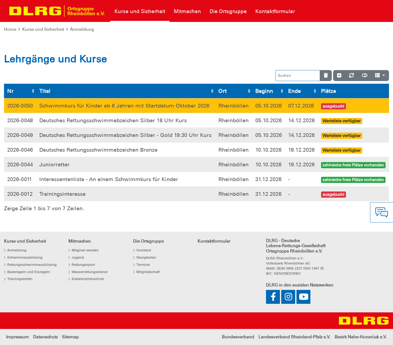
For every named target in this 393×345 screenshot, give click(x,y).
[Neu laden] (351, 75)
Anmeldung (82, 29)
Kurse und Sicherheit (43, 29)
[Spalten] (380, 75)
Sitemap (70, 336)
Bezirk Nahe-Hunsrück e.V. (361, 336)
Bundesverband (238, 336)
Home (10, 29)
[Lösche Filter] (326, 75)
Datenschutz (45, 336)
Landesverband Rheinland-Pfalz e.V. (294, 336)
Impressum (17, 336)
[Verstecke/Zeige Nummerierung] (339, 75)
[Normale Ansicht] (364, 75)
